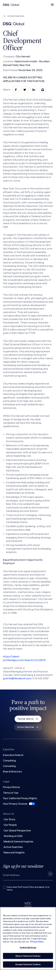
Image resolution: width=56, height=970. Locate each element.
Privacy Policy (27, 887)
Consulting (9, 760)
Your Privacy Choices (15, 803)
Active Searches (15, 16)
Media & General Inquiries (18, 841)
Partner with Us (25, 719)
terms (10, 890)
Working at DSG (13, 836)
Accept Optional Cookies (28, 964)
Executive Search (13, 755)
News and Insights (14, 852)
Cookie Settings (28, 947)
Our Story (9, 819)
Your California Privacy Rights (20, 798)
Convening (9, 766)
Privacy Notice (11, 787)
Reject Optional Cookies (28, 956)
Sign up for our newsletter (23, 866)
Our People (10, 825)
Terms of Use (10, 792)
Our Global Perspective (17, 830)
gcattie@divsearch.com (17, 678)
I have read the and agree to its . (28, 888)
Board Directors (12, 771)
